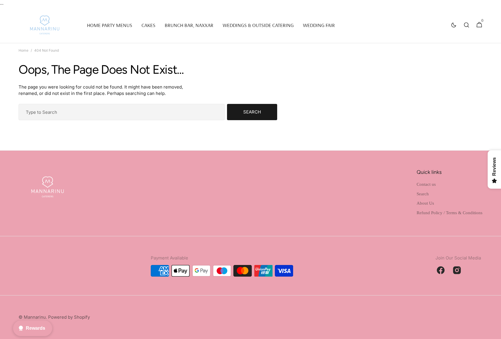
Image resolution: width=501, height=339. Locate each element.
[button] (466, 25)
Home (23, 50)
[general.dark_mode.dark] (453, 25)
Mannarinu (35, 317)
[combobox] (122, 112)
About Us (425, 203)
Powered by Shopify (69, 317)
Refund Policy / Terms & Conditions (449, 212)
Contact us (426, 184)
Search (252, 112)
